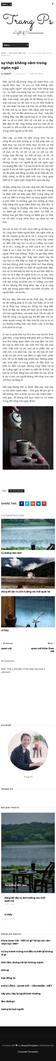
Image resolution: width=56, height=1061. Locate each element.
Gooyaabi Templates (28, 1051)
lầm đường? (8, 1001)
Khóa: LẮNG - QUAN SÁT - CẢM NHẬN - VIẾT (26, 985)
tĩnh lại (5, 970)
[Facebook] (52, 4)
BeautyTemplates (29, 1045)
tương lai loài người (12, 1009)
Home (3, 53)
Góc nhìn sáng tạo (17, 53)
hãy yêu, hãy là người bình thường (21, 993)
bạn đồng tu (8, 977)
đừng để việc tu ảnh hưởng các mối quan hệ (25, 591)
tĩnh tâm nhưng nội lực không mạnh (22, 962)
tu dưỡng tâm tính (11, 553)
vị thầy (4, 630)
